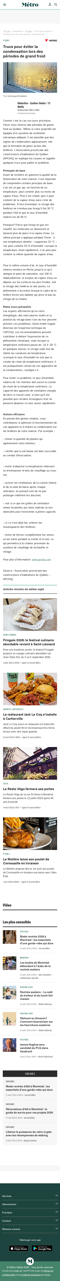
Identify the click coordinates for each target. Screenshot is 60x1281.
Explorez (24, 931)
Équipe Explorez (30, 1140)
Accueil (7, 31)
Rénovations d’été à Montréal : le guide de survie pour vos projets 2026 (29, 1110)
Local (5, 783)
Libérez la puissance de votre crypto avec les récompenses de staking (29, 1133)
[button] (4, 5)
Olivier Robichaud (45, 1056)
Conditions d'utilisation (31, 1274)
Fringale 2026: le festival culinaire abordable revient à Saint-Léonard (29, 642)
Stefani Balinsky (45, 1004)
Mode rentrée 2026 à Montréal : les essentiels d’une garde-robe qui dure (36, 939)
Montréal (24, 957)
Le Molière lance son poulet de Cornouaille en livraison (26, 861)
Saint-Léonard (9, 634)
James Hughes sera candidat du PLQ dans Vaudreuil (34, 1047)
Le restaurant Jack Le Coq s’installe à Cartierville (30, 716)
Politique (24, 1039)
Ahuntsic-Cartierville (13, 709)
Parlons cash (26, 987)
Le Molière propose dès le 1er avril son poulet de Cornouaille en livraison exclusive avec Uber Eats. (30, 872)
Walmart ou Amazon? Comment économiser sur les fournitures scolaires (36, 1021)
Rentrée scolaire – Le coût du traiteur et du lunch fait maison (36, 995)
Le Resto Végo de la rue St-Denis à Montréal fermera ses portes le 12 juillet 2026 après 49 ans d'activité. (28, 798)
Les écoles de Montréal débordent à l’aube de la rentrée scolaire (35, 966)
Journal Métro (44, 948)
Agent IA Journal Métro (31, 662)
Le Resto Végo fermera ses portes (28, 788)
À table (28, 31)
